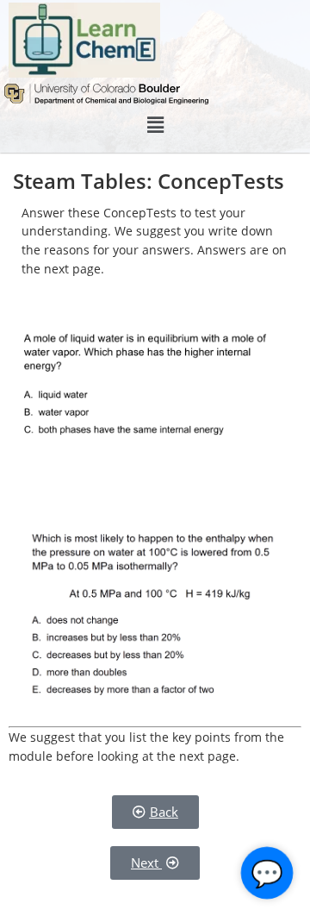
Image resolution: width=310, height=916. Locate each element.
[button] (155, 125)
